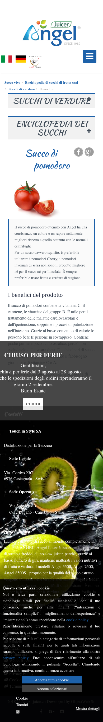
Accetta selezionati (51, 688)
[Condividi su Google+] (89, 152)
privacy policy (16, 657)
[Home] (51, 33)
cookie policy (77, 619)
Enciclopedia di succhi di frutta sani (51, 82)
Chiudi (33, 403)
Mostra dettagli (88, 708)
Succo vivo (12, 82)
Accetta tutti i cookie (52, 679)
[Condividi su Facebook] (78, 152)
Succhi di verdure (22, 88)
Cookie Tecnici (22, 701)
